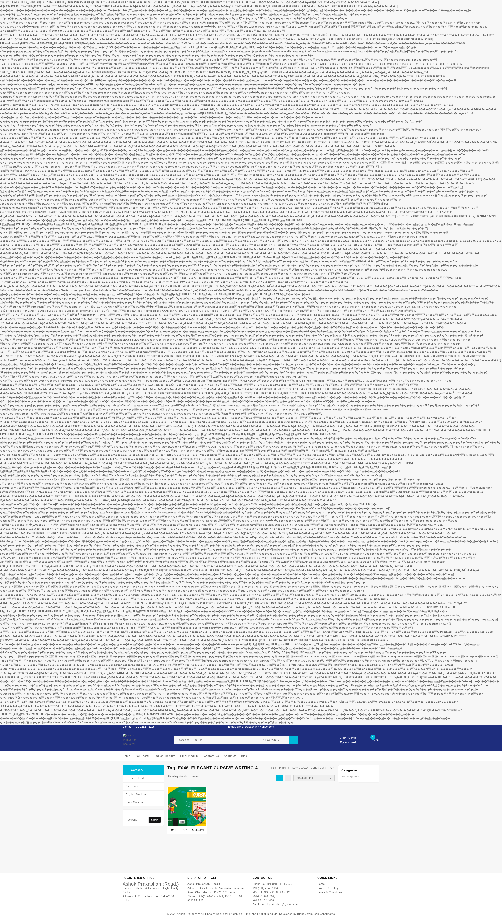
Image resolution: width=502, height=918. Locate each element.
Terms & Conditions (329, 892)
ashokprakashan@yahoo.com (279, 904)
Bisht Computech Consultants (316, 914)
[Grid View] (279, 778)
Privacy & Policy (328, 888)
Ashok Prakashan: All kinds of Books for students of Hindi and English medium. (227, 914)
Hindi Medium (134, 802)
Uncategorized (135, 778)
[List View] (288, 778)
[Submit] (293, 740)
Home (321, 884)
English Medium (136, 794)
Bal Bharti (132, 786)
